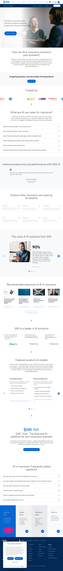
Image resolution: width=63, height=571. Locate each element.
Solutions (40, 5)
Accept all (10, 558)
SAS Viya (46, 5)
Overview (34, 5)
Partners (29, 2)
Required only (19, 558)
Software (14, 2)
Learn (18, 2)
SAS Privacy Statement (20, 550)
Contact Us (53, 2)
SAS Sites (55, 2)
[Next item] (59, 256)
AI (50, 5)
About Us (35, 2)
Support (23, 2)
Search (47, 2)
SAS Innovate (42, 2)
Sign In (59, 2)
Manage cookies (15, 562)
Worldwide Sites (50, 2)
